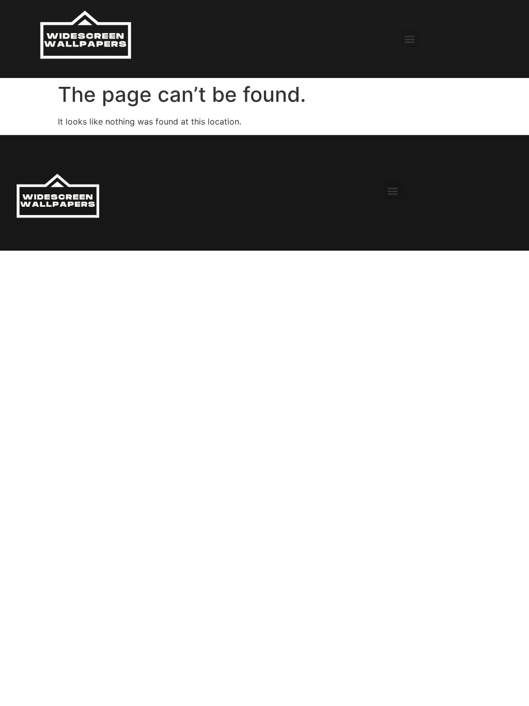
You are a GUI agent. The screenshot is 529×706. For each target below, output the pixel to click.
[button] (409, 38)
